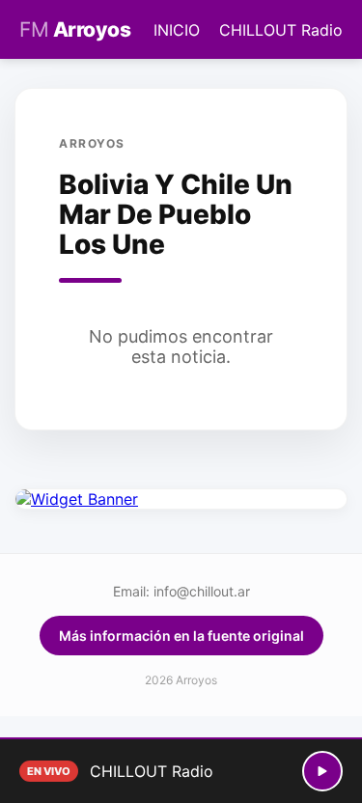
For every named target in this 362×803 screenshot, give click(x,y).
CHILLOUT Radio (281, 30)
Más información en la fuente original (181, 635)
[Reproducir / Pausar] (322, 771)
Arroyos (74, 29)
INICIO (176, 30)
